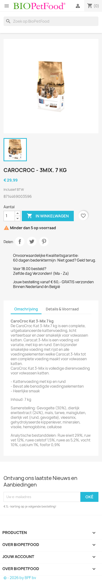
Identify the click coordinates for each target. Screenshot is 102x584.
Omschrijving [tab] (26, 309)
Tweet (32, 241)
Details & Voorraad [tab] (62, 309)
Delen (19, 241)
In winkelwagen (48, 216)
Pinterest (44, 241)
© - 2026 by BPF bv (20, 577)
